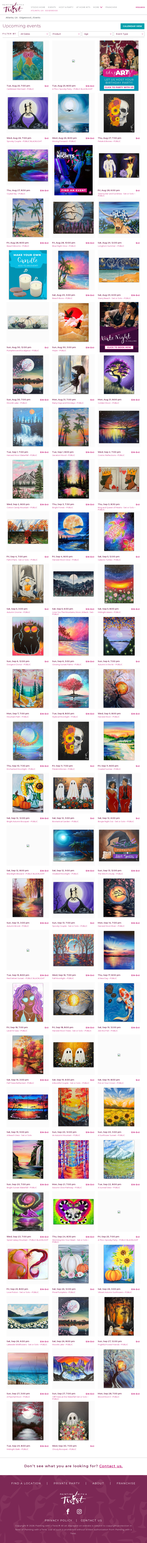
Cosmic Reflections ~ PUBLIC (111, 455)
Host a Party (66, 7)
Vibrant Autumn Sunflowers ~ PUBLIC (115, 1292)
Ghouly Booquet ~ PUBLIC (64, 1449)
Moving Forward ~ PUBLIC (64, 141)
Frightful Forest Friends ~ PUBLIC (113, 1344)
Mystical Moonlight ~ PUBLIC (65, 717)
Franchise (111, 7)
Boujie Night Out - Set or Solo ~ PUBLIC (116, 821)
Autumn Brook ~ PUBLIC (18, 926)
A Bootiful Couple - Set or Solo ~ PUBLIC (70, 1083)
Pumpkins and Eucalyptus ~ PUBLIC (23, 350)
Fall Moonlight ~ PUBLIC (63, 978)
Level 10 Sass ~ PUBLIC (17, 1031)
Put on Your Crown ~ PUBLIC (111, 1083)
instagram (79, 1511)
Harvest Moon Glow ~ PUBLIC (65, 560)
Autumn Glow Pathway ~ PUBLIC (67, 1188)
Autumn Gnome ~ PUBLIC (18, 612)
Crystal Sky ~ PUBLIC (16, 194)
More (96, 7)
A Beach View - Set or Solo (19, 1135)
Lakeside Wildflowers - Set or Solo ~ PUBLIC (27, 1344)
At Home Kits (83, 7)
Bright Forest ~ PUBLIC (62, 507)
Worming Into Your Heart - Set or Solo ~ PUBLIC (70, 1241)
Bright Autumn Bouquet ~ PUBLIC (22, 821)
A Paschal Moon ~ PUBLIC (18, 1397)
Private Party (67, 1483)
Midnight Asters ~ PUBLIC (109, 612)
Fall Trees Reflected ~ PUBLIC (20, 1083)
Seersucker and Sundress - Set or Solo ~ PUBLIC (116, 195)
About (98, 1483)
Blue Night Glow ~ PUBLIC (64, 246)
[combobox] (33, 34)
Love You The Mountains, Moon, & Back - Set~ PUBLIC (73, 613)
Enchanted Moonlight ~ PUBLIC (21, 769)
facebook (68, 1511)
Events (52, 7)
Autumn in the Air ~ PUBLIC (110, 664)
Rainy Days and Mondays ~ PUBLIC (68, 403)
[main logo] (13, 3)
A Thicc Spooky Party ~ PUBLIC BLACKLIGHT (72, 89)
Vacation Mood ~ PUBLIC (63, 455)
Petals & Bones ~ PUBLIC (109, 141)
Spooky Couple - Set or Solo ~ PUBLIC (69, 926)
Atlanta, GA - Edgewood (44, 10)
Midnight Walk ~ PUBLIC (17, 1449)
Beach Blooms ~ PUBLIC (18, 246)
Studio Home (38, 7)
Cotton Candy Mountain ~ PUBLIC (22, 507)
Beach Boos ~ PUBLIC (62, 298)
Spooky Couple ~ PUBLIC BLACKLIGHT (24, 141)
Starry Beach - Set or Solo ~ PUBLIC (114, 298)
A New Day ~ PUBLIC (107, 978)
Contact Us (91, 1520)
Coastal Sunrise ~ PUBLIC (109, 769)
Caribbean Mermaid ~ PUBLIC (20, 89)
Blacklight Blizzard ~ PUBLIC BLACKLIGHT (26, 874)
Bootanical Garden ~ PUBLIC (65, 821)
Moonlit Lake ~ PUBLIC (17, 403)
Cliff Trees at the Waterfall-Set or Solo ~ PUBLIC (70, 1398)
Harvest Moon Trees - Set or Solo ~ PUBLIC (71, 1031)
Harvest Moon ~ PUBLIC (108, 717)
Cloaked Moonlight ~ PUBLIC (65, 874)
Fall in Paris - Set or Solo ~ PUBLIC (22, 560)
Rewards (140, 7)
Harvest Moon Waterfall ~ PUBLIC (22, 455)
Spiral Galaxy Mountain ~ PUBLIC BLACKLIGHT (27, 1240)
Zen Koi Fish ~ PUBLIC (108, 1031)
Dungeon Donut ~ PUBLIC (19, 664)
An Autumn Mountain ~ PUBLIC (66, 1135)
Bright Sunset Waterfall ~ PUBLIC (22, 1188)
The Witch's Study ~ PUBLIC (110, 874)
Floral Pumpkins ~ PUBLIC (63, 1292)
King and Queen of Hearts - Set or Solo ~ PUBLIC (116, 508)
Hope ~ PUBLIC (59, 350)
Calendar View (132, 26)
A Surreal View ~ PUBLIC (109, 1188)
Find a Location (26, 1483)
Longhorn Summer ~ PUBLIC (111, 246)
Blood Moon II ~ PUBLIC (108, 1397)
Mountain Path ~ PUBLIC (18, 717)
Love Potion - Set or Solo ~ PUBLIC (23, 1292)
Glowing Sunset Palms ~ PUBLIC (66, 664)
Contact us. (111, 1466)
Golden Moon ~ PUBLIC (108, 403)
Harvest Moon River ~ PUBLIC (111, 926)
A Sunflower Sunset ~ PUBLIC (111, 1135)
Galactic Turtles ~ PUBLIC (109, 560)
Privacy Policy (58, 1520)
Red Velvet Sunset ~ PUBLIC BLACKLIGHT (26, 978)
